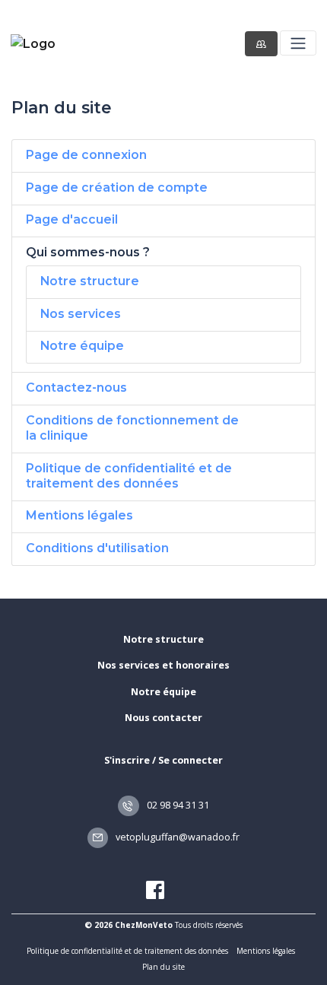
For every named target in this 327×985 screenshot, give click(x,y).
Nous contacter (163, 717)
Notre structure (89, 281)
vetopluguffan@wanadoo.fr (176, 837)
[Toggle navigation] (298, 43)
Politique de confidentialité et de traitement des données (129, 476)
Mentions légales (79, 515)
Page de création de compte (117, 187)
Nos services (80, 314)
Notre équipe (82, 345)
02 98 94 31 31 (176, 805)
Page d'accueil (72, 219)
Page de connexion (86, 155)
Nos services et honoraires (163, 665)
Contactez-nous (76, 387)
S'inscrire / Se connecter (163, 760)
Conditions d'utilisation (97, 548)
